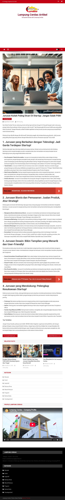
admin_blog (19, 121)
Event (6, 380)
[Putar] (5, 440)
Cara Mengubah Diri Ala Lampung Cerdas (52, 360)
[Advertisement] (32, 33)
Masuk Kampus (8, 389)
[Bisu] (57, 440)
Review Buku (7, 396)
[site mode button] (57, 49)
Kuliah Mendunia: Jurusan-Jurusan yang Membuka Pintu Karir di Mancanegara (55, 336)
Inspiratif (6, 383)
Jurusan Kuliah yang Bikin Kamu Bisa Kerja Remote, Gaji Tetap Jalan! (11, 336)
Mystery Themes (26, 498)
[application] (32, 424)
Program (6, 392)
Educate (6, 377)
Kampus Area (8, 386)
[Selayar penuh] (60, 440)
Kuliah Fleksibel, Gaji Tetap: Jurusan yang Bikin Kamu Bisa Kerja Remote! (31, 361)
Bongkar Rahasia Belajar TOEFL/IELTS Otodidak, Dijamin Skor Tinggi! (11, 361)
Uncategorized (7, 119)
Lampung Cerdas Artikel (32, 14)
